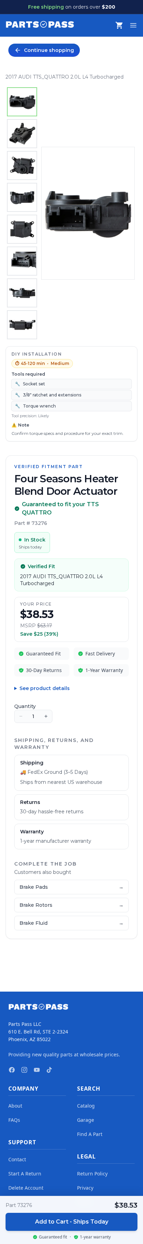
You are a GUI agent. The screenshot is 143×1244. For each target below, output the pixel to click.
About (15, 1105)
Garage (85, 1120)
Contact (17, 1159)
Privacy (85, 1187)
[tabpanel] (88, 213)
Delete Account (25, 1187)
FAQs (14, 1120)
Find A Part (89, 1134)
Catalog (86, 1105)
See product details (44, 688)
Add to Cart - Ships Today (71, 1221)
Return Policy (92, 1173)
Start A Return (24, 1173)
